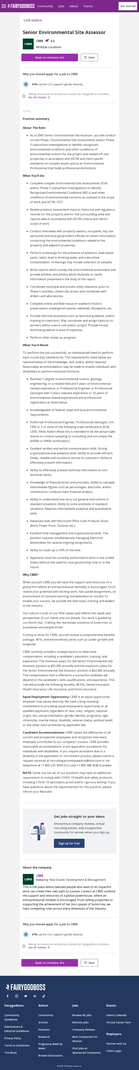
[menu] (4, 3)
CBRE (39, 875)
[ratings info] (24, 96)
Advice (74, 6)
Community (45, 6)
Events (88, 6)
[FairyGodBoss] (25, 987)
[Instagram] (16, 996)
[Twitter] (25, 996)
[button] (89, 57)
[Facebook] (7, 996)
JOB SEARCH (34, 20)
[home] (21, 8)
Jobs (61, 6)
